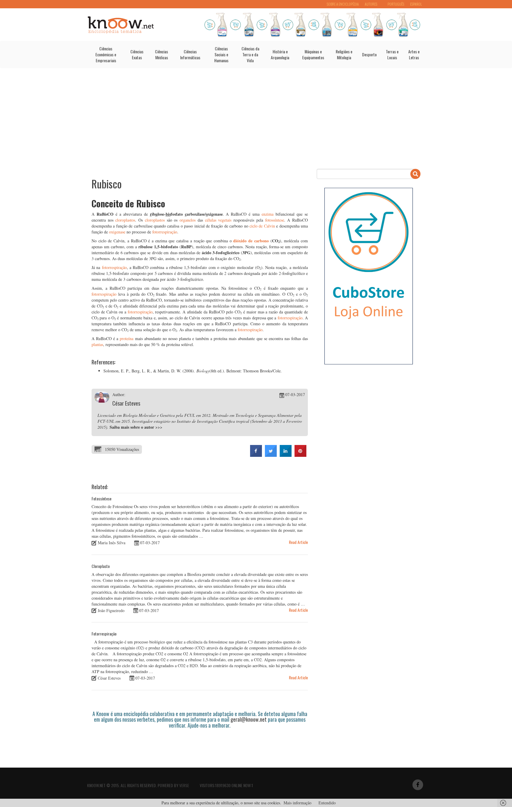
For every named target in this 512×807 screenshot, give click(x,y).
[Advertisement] (256, 118)
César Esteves (126, 403)
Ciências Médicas (161, 54)
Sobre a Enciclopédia (343, 4)
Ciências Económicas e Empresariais (105, 54)
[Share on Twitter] (271, 455)
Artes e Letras (414, 54)
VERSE (184, 785)
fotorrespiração (164, 232)
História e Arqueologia (280, 54)
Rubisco (107, 183)
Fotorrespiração (104, 633)
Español (416, 4)
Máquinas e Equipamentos (313, 54)
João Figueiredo (111, 610)
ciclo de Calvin (262, 226)
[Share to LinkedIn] (286, 455)
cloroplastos (125, 220)
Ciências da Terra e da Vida (250, 54)
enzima (267, 214)
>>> (158, 427)
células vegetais (218, 220)
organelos (188, 220)
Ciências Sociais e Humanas (221, 54)
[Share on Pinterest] (300, 455)
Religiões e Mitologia (344, 54)
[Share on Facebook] (256, 455)
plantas (97, 344)
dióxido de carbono (250, 241)
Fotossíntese (101, 498)
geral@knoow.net (249, 719)
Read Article (298, 542)
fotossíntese (274, 220)
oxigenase (117, 232)
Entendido (327, 803)
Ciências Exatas (136, 54)
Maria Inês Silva (111, 542)
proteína (125, 338)
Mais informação (297, 803)
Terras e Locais (392, 54)
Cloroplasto (101, 566)
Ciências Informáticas (190, 54)
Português (396, 4)
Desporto (369, 54)
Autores (371, 4)
